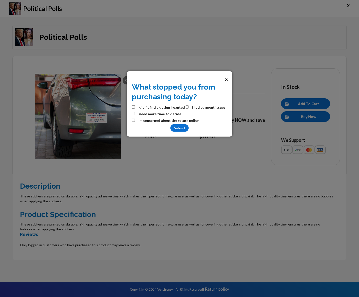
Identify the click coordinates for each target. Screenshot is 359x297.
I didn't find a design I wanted (161, 107)
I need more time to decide (159, 114)
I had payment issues (208, 107)
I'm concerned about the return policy (168, 120)
